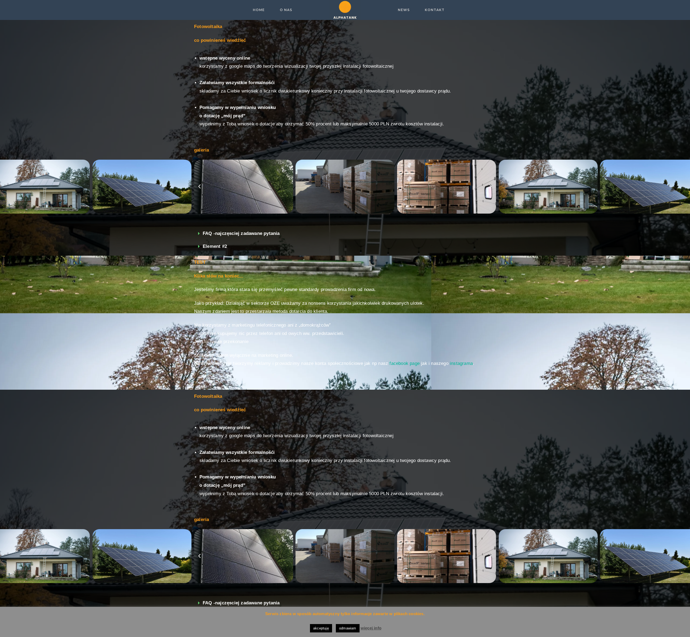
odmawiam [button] (347, 628)
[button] (335, 217)
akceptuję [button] (321, 628)
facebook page (404, 363)
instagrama (461, 363)
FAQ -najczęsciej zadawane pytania (241, 233)
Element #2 (215, 246)
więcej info (371, 628)
